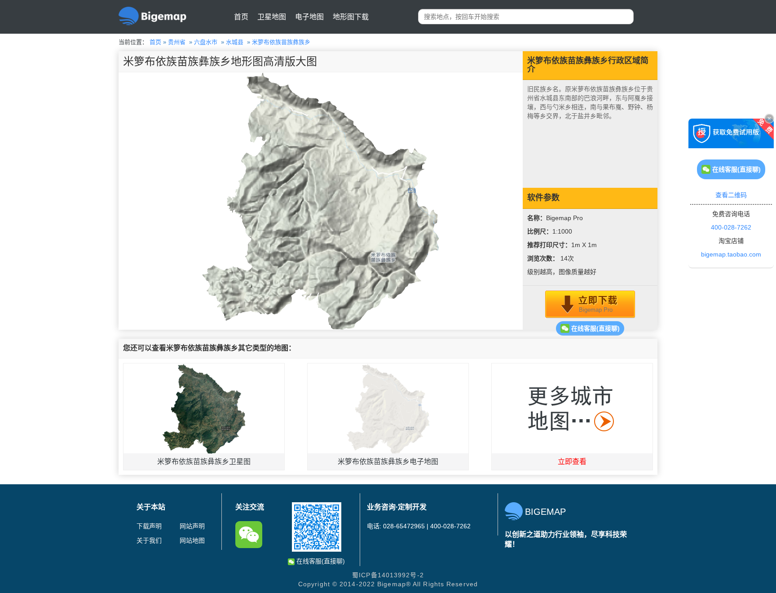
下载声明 (149, 526)
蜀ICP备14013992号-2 (388, 575)
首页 (241, 17)
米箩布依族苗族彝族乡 (281, 42)
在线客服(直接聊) (594, 328)
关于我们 (149, 540)
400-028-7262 (731, 227)
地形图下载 (351, 17)
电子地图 (309, 17)
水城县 (234, 42)
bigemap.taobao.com (731, 254)
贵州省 (176, 42)
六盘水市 (205, 42)
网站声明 (192, 526)
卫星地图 (271, 17)
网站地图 (192, 540)
